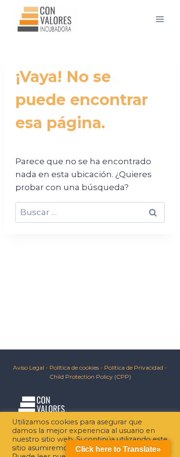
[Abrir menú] (159, 19)
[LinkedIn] (67, 430)
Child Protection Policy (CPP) (90, 376)
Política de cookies (74, 367)
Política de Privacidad (133, 367)
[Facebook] (21, 430)
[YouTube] (90, 430)
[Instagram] (44, 430)
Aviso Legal (28, 367)
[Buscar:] (90, 212)
